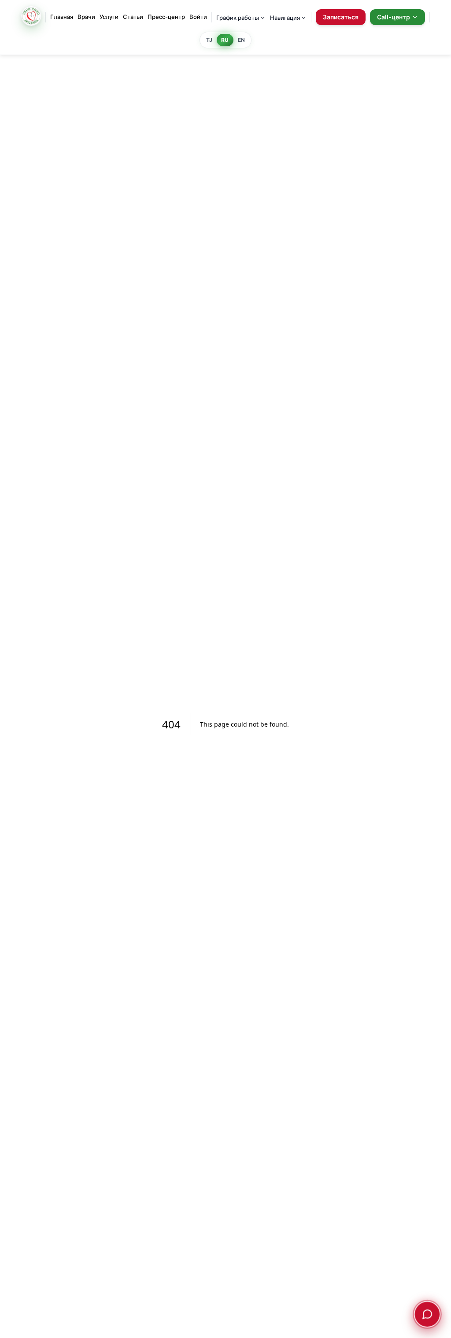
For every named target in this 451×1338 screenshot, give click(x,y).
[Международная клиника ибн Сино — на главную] (31, 17)
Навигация (285, 17)
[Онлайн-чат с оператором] (427, 1314)
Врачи (86, 16)
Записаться (341, 17)
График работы (237, 17)
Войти (198, 16)
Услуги (109, 16)
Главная (61, 16)
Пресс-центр (166, 16)
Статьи (133, 16)
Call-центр (393, 17)
